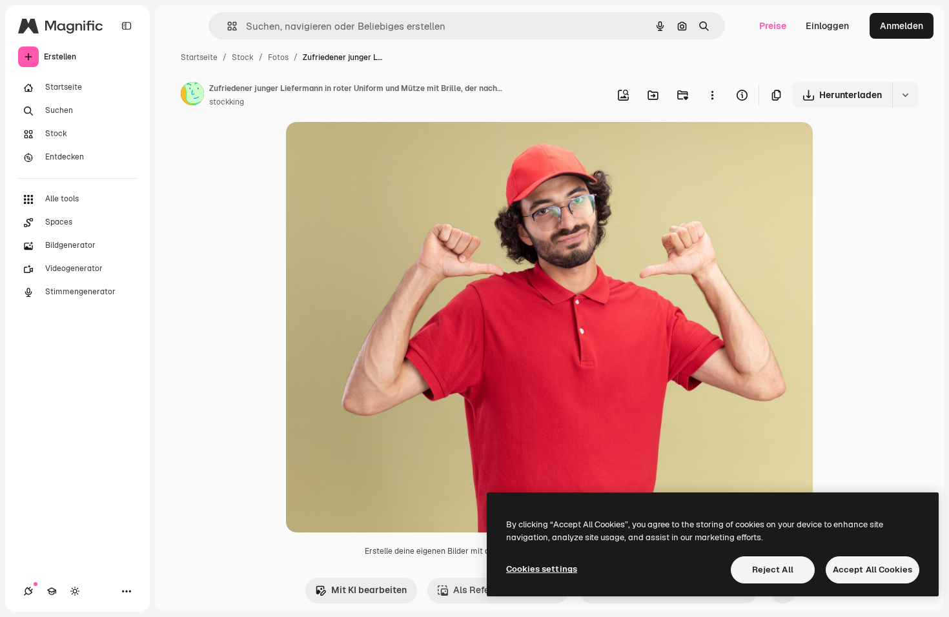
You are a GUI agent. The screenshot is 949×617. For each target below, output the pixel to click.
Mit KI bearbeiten (369, 590)
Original (369, 147)
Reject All (772, 569)
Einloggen (827, 26)
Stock (243, 57)
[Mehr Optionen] (712, 95)
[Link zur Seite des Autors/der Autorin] (192, 95)
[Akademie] (51, 591)
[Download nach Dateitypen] (905, 95)
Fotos (278, 57)
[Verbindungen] (28, 591)
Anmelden (901, 26)
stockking (226, 102)
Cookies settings (541, 568)
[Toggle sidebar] (126, 25)
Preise (772, 26)
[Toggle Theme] (75, 591)
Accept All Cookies (872, 569)
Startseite (199, 57)
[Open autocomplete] (227, 26)
